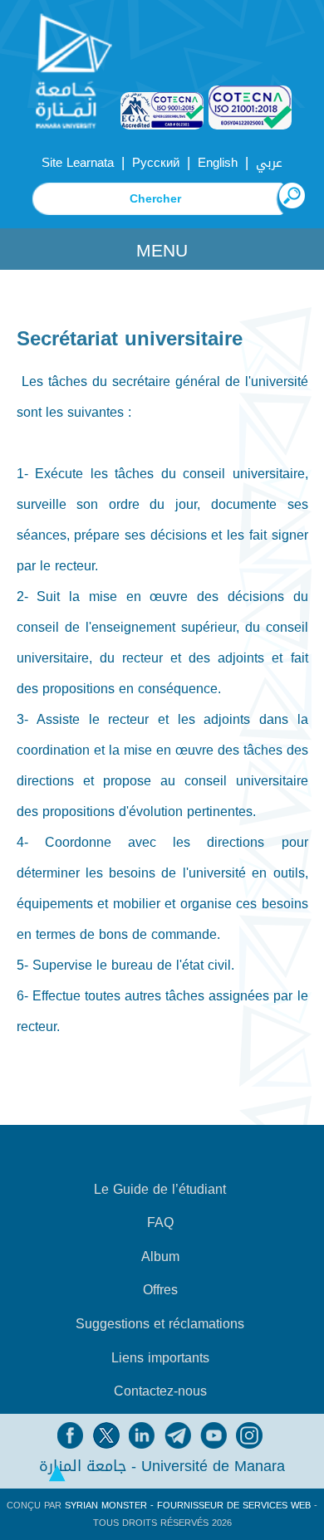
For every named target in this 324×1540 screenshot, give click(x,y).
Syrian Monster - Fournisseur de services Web (188, 1505)
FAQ (160, 1222)
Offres (160, 1290)
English (218, 162)
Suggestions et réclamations (160, 1324)
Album (160, 1256)
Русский (155, 162)
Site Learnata (78, 162)
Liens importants (160, 1358)
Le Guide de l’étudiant (160, 1189)
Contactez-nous (160, 1391)
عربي (269, 162)
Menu (162, 250)
